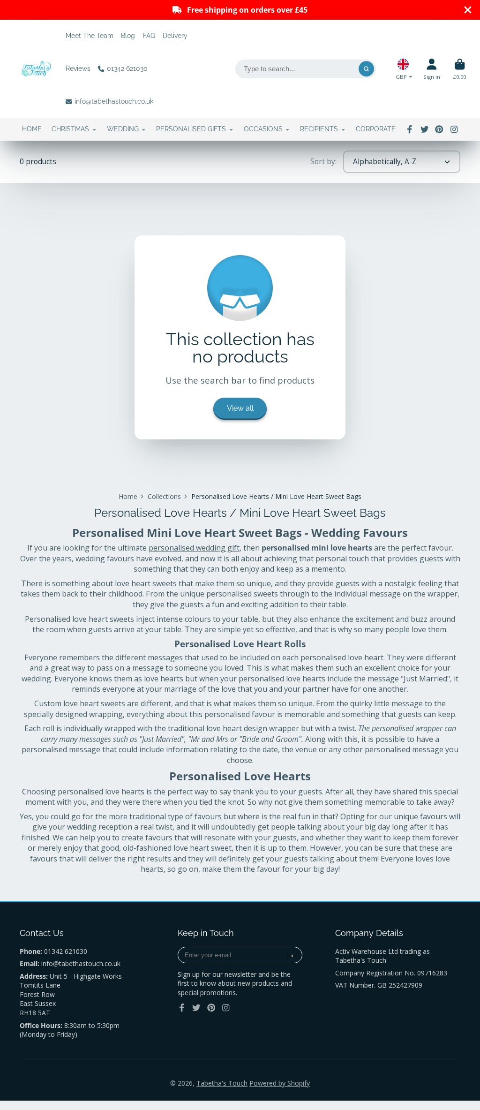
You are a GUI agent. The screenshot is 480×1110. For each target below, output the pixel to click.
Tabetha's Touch (222, 1083)
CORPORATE (376, 129)
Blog (128, 35)
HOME (32, 129)
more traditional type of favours (165, 816)
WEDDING (123, 129)
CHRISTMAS (70, 129)
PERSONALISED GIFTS (191, 129)
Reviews (78, 68)
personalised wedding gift (194, 548)
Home (128, 496)
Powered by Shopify (279, 1083)
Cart (459, 69)
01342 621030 (127, 68)
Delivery (175, 35)
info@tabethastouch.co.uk (114, 101)
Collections (164, 496)
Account (431, 69)
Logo (36, 69)
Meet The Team (89, 35)
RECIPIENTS (319, 129)
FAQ (149, 35)
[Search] (367, 69)
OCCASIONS (263, 129)
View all (240, 408)
